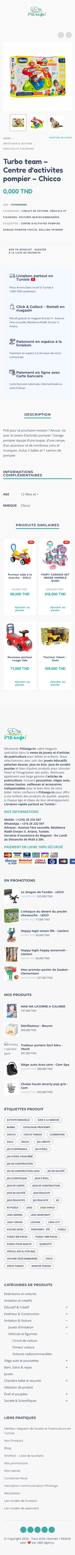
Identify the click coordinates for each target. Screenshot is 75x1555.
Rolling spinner (51, 229)
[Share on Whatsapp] (68, 250)
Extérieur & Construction (21, 1314)
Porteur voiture (23, 1347)
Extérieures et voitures (20, 1294)
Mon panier (12, 1471)
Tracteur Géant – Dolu (55, 658)
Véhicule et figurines (18, 148)
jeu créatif (43, 1141)
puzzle (62, 1229)
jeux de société (16, 1192)
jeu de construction (20, 1163)
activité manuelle (18, 1119)
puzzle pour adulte (19, 1244)
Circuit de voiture (35, 210)
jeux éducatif (41, 1192)
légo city (54, 1222)
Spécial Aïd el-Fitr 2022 (21, 1251)
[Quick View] (13, 601)
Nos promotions (16, 1463)
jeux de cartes (16, 1185)
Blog (7, 1448)
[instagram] (30, 1530)
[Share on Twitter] (60, 250)
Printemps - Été (40, 1229)
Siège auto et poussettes (21, 1360)
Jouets (8, 1374)
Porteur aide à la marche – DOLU (20, 576)
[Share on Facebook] (52, 250)
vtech (48, 1258)
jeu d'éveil (41, 1149)
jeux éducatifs (16, 1200)
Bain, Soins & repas (18, 1367)
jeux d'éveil (42, 1178)
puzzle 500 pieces (17, 1236)
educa (25, 1141)
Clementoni (57, 1134)
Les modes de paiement (21, 1508)
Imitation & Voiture (17, 143)
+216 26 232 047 (33, 823)
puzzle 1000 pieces (46, 1236)
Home (7, 138)
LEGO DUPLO (47, 1207)
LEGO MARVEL (15, 1214)
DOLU (10, 1141)
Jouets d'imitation (20, 1327)
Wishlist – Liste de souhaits (24, 1456)
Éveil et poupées (16, 1394)
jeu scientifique (17, 1178)
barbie (11, 1127)
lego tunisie (14, 1222)
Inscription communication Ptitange (31, 1486)
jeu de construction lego (23, 1171)
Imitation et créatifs (18, 1300)
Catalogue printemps (36, 1127)
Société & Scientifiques (20, 1400)
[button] (7, 12)
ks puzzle (12, 1207)
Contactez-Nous (16, 1478)
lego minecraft (40, 1214)
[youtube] (44, 1530)
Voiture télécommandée (22, 1258)
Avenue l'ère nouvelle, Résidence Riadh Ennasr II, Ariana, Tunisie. (34, 829)
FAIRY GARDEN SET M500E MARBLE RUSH (55, 577)
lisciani (35, 1222)
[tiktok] (52, 1530)
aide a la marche (48, 1119)
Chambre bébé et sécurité (22, 1380)
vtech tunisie (15, 1265)
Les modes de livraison (20, 1501)
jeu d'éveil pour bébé (20, 1156)
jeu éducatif (40, 1200)
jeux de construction (46, 1185)
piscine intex (15, 1229)
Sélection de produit (18, 1387)
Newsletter (12, 1493)
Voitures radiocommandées (39, 217)
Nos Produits (13, 1441)
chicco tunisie (33, 1134)
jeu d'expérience (17, 1149)
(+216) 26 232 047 (28, 820)
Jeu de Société (56, 1171)
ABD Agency (45, 1543)
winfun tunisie (41, 1265)
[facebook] (23, 1530)
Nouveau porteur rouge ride (20, 658)
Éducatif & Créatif (16, 1307)
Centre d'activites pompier (40, 223)
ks (57, 1200)
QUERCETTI (45, 1244)
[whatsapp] (37, 1530)
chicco (11, 1134)
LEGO (29, 1207)
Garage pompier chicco (20, 229)
